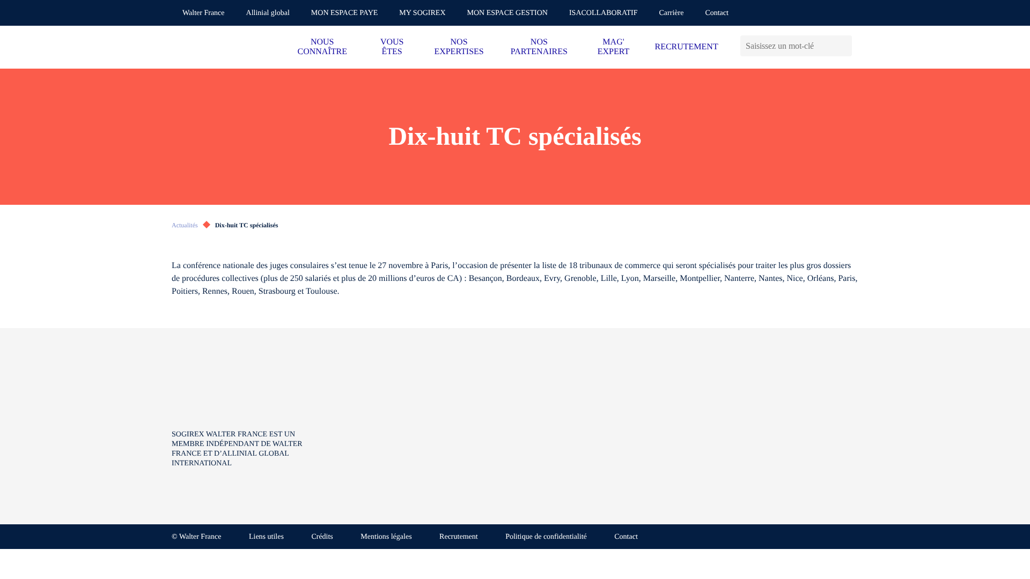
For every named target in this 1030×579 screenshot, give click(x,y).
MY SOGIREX (422, 13)
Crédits (322, 537)
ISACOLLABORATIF (603, 13)
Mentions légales (385, 537)
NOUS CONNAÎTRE (322, 47)
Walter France (203, 13)
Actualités (185, 225)
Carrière (671, 13)
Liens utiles (266, 537)
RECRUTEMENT (686, 46)
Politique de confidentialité (546, 537)
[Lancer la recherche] (843, 45)
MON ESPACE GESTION (507, 13)
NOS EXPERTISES (458, 47)
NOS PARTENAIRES (539, 47)
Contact (717, 13)
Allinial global (268, 13)
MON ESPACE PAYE (344, 13)
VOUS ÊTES (392, 47)
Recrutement (458, 537)
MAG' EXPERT (613, 47)
